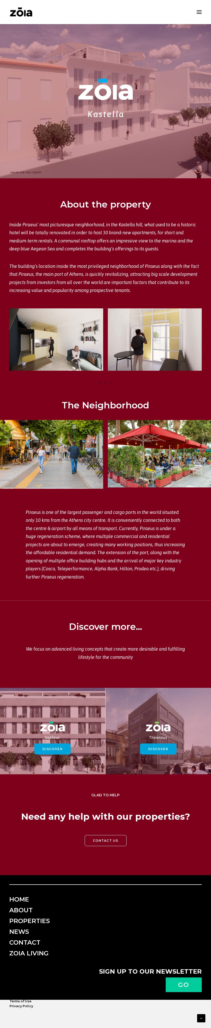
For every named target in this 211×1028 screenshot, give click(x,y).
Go (183, 984)
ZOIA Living (29, 953)
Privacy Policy (21, 1006)
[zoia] (21, 12)
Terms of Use (20, 1001)
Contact (24, 942)
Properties (29, 921)
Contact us (105, 841)
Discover (52, 749)
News (19, 931)
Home (19, 899)
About (21, 910)
